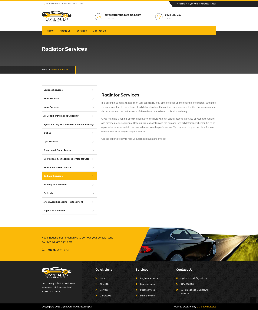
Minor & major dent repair (57, 167)
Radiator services (53, 176)
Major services (51, 107)
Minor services (51, 98)
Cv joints (48, 193)
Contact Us (105, 295)
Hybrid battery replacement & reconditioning (68, 124)
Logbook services (149, 278)
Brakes (47, 133)
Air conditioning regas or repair (61, 116)
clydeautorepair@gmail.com (123, 14)
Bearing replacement (55, 184)
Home (50, 30)
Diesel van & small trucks (57, 150)
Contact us (99, 30)
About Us (104, 284)
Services (81, 30)
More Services (147, 295)
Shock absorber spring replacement (63, 202)
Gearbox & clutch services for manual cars (66, 159)
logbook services (53, 90)
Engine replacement (54, 210)
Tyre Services (50, 141)
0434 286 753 (173, 14)
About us (65, 30)
